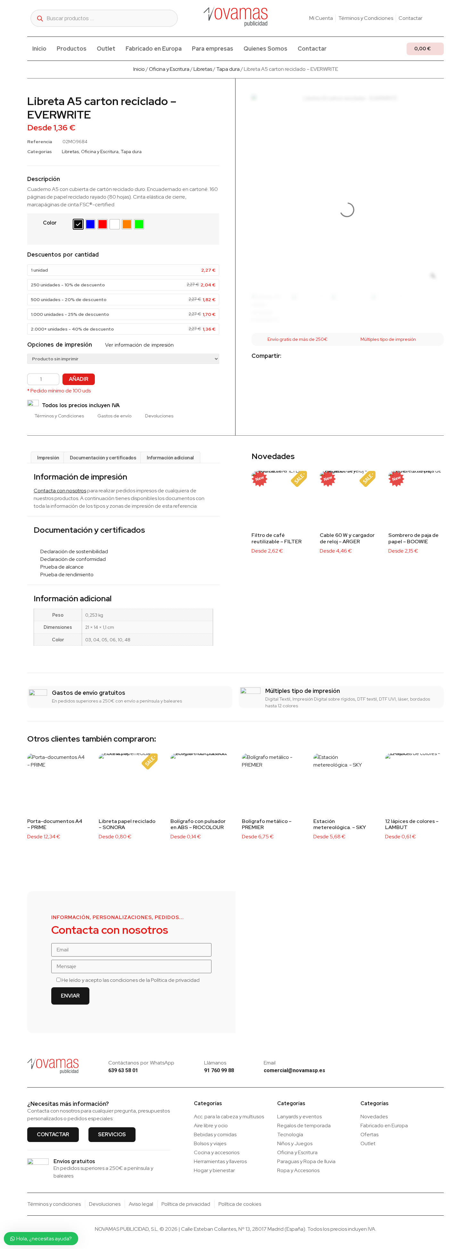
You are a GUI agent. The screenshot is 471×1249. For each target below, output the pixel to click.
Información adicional (170, 457)
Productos (72, 48)
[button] (291, 356)
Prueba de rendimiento (65, 574)
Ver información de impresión (138, 344)
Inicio (39, 48)
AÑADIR (78, 379)
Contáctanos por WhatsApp (141, 1062)
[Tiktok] (441, 18)
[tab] (48, 457)
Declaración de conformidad (71, 559)
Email (270, 1062)
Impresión (48, 457)
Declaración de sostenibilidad (72, 551)
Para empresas (212, 48)
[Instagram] (431, 18)
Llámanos (215, 1062)
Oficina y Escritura (169, 69)
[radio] (78, 224)
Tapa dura (228, 69)
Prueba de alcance (60, 566)
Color (50, 222)
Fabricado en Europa (154, 48)
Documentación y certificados (103, 457)
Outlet (106, 48)
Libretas (203, 69)
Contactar (312, 48)
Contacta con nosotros (60, 490)
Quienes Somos (265, 48)
